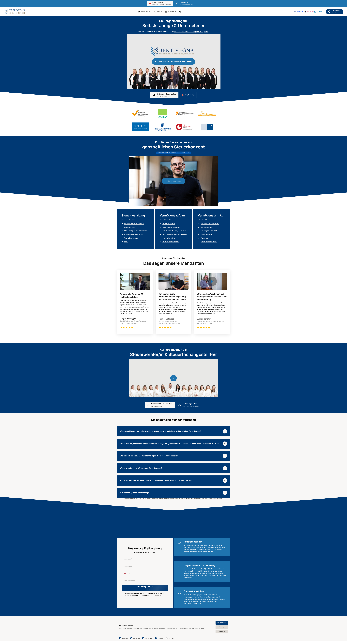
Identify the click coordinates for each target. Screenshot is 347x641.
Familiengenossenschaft (209, 231)
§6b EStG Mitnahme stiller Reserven (174, 234)
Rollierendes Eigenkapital (171, 227)
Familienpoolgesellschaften (210, 223)
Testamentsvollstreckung (209, 242)
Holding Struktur (130, 227)
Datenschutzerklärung (150, 595)
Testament (204, 238)
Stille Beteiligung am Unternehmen (136, 231)
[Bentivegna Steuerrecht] (15, 11)
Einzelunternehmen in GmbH (134, 223)
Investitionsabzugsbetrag (170, 242)
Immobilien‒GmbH (168, 223)
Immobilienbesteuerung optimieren (174, 231)
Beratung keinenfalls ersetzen (214, 498)
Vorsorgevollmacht (207, 234)
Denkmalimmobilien (169, 238)
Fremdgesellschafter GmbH (133, 234)
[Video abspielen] (135, 281)
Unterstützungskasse (131, 238)
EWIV (126, 242)
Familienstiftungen (207, 227)
